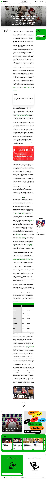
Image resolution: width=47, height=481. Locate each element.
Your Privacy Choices (10, 477)
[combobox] (16, 333)
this (27, 212)
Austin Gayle (6, 430)
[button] (24, 2)
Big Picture (38, 4)
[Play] (7, 440)
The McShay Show (26, 448)
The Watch (42, 4)
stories (24, 212)
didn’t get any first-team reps (21, 237)
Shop (38, 453)
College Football (26, 444)
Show (14, 333)
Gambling (5, 444)
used (21, 212)
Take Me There (35, 473)
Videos (37, 1)
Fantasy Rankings (7, 4)
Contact (8, 453)
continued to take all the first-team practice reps (25, 240)
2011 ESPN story (31, 220)
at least (32, 212)
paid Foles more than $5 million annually (19, 279)
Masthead (23, 453)
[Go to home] (4, 1)
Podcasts (41, 1)
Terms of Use (3, 477)
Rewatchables (33, 4)
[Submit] (44, 36)
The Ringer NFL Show (36, 448)
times (15, 213)
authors (23, 213)
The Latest (3, 4)
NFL (14, 4)
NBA (11, 4)
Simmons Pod (28, 4)
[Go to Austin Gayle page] (3, 430)
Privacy (6, 477)
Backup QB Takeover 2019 (28, 87)
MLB (16, 4)
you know (29, 267)
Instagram (43, 477)
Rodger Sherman (7, 29)
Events (25, 4)
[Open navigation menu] (45, 2)
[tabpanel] (23, 99)
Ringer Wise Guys (5, 448)
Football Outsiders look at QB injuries (23, 115)
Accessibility (14, 477)
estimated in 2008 (19, 234)
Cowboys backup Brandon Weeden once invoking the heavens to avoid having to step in (23, 246)
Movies (22, 4)
